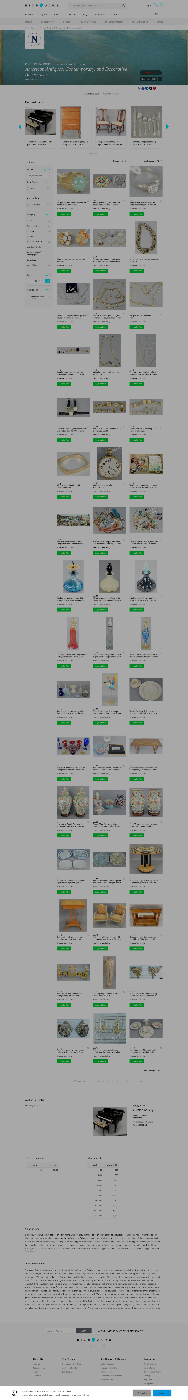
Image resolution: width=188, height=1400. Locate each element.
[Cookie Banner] (94, 1393)
